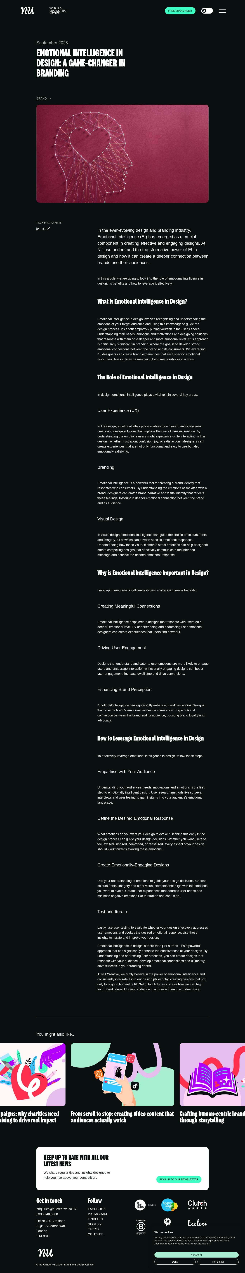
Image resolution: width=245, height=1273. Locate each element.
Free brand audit (180, 10)
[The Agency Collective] (145, 1206)
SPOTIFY (95, 1224)
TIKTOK (94, 1229)
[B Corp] (141, 1227)
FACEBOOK (97, 1209)
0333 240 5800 (47, 1214)
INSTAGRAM (97, 1214)
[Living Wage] (169, 1205)
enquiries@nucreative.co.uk (56, 1209)
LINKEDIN (95, 1219)
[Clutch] (197, 1205)
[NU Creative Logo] (28, 11)
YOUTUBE (95, 1234)
